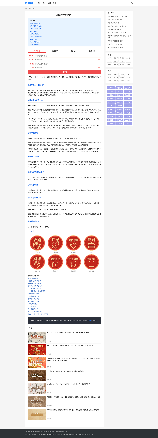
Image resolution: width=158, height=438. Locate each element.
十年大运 (119, 120)
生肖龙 (128, 61)
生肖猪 (110, 58)
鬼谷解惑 (127, 88)
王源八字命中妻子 (34, 278)
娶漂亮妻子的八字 (34, 294)
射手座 (116, 74)
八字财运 (119, 88)
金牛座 (110, 80)
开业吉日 (119, 98)
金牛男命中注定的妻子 (35, 286)
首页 (39, 3)
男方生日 (31, 59)
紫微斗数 (127, 116)
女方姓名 (31, 64)
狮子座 (116, 77)
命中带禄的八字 (33, 309)
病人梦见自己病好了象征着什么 (117, 26)
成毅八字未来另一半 (35, 28)
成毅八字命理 (33, 39)
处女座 (110, 77)
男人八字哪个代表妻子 (35, 312)
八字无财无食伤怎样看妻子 (36, 291)
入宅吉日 (110, 102)
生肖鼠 (128, 58)
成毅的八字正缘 (34, 34)
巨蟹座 (122, 77)
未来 (32, 231)
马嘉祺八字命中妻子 (34, 281)
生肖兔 (122, 58)
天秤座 (128, 74)
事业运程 (127, 113)
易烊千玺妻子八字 (34, 299)
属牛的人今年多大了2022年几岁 (117, 32)
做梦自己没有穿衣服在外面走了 (117, 47)
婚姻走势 (119, 95)
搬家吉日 (119, 102)
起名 (44, 3)
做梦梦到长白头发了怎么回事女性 (117, 16)
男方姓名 (31, 56)
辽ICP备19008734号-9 (47, 431)
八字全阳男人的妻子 (34, 288)
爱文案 (65, 431)
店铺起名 (127, 109)
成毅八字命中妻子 (35, 23)
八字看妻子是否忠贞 (34, 296)
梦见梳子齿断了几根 (114, 23)
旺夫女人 (110, 105)
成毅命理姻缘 (33, 31)
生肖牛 (116, 61)
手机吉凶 (127, 102)
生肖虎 (116, 64)
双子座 (128, 77)
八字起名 (127, 123)
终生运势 (119, 113)
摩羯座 (110, 74)
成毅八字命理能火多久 (36, 36)
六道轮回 (110, 123)
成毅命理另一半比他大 (36, 26)
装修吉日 (110, 98)
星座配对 (119, 105)
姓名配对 (110, 116)
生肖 (54, 3)
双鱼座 (122, 80)
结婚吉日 (110, 120)
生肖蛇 (110, 61)
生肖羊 (116, 58)
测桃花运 (110, 109)
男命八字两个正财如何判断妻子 (38, 314)
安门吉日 (127, 91)
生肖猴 (122, 64)
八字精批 (119, 123)
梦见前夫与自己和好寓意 (115, 19)
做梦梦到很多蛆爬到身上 (115, 29)
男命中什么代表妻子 (34, 283)
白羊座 (128, 80)
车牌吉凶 (110, 95)
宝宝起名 (119, 109)
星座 (49, 3)
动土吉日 (127, 95)
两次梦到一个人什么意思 (115, 44)
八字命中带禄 (32, 304)
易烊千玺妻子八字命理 (35, 301)
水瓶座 (116, 80)
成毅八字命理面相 (35, 42)
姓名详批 (127, 120)
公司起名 (110, 91)
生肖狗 (128, 64)
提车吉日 (127, 98)
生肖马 (122, 61)
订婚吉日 (119, 91)
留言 (90, 320)
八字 (29, 231)
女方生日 (31, 67)
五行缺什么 (128, 105)
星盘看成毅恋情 (34, 44)
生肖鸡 (110, 64)
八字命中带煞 (32, 306)
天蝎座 (122, 74)
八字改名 (119, 116)
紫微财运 (110, 113)
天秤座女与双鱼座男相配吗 (115, 41)
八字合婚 (110, 88)
